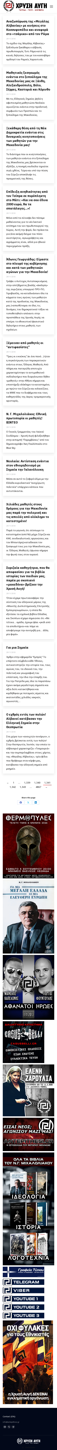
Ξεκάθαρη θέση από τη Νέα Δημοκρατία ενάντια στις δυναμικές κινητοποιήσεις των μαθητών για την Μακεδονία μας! (26, 136)
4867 (38, 787)
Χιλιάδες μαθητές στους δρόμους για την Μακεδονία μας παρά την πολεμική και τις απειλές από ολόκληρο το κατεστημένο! (27, 512)
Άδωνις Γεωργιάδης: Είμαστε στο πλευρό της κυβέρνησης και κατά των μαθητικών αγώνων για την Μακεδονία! (27, 265)
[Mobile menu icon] (51, 6)
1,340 (37, 782)
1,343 (23, 787)
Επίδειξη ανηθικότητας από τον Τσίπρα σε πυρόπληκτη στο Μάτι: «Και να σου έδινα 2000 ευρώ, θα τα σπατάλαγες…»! (27, 200)
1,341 (47, 782)
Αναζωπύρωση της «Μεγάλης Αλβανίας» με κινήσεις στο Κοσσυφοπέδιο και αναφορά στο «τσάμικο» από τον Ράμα (27, 27)
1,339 (27, 782)
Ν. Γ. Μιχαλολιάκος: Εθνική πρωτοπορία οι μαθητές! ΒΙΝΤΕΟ (26, 418)
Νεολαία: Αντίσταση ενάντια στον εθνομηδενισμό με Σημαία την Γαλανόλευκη (27, 465)
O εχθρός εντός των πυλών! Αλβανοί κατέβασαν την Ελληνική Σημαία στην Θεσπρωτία (26, 720)
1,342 (13, 787)
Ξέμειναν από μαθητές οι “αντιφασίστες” (24, 345)
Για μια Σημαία (17, 647)
